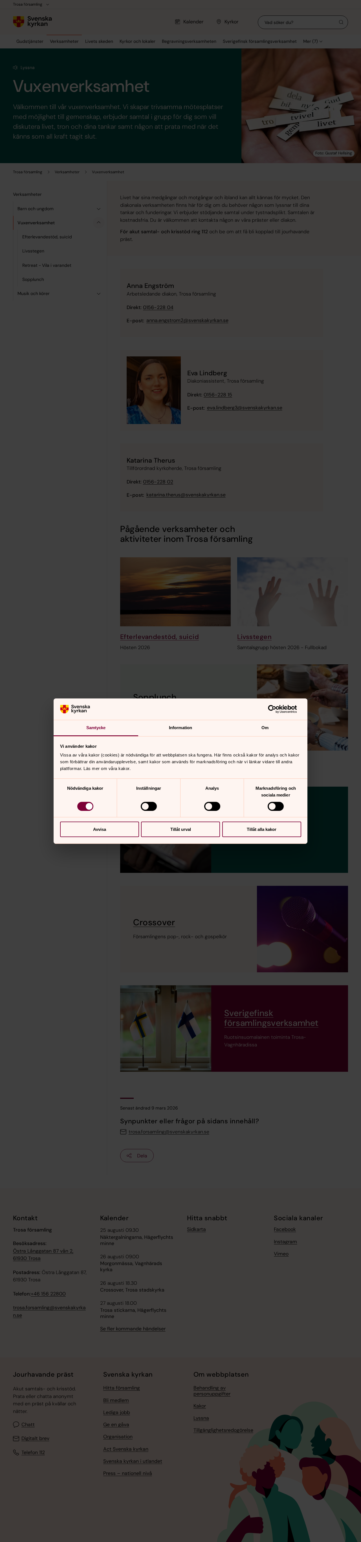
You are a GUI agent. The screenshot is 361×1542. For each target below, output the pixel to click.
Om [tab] (264, 727)
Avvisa (99, 829)
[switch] (149, 806)
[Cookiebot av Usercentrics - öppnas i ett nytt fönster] (276, 709)
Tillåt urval (180, 829)
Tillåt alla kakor (261, 829)
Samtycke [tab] (96, 727)
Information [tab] (180, 727)
